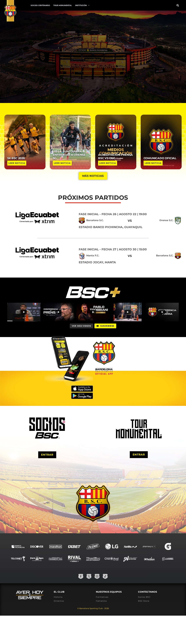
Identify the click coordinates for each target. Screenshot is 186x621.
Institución (81, 5)
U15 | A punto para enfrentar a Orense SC (69, 155)
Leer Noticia (16, 163)
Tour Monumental (62, 5)
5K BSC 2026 (16, 158)
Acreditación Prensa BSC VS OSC (115, 156)
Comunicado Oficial (160, 158)
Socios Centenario (40, 5)
